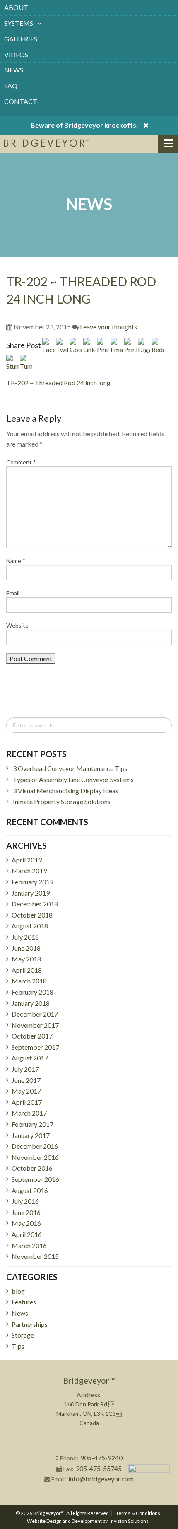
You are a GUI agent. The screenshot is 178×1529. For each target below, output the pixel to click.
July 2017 (25, 1069)
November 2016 (35, 1157)
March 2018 (29, 981)
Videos (16, 54)
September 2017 (35, 1047)
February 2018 (32, 992)
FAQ (10, 85)
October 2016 (32, 1168)
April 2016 (27, 1234)
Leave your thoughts (108, 327)
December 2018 (35, 904)
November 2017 (35, 1025)
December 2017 (35, 1014)
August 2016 (30, 1190)
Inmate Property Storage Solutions (62, 801)
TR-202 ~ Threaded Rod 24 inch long (58, 382)
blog (18, 1291)
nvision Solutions (130, 1521)
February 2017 (32, 1124)
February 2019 (32, 882)
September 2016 (35, 1179)
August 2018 (30, 926)
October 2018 (32, 915)
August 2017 (30, 1058)
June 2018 (26, 948)
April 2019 (27, 860)
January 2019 (31, 893)
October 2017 (32, 1036)
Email (15, 593)
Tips (18, 1346)
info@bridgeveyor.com (101, 1479)
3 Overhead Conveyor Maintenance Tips (70, 768)
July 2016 (25, 1201)
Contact (20, 101)
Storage (23, 1335)
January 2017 (31, 1135)
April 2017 (27, 1102)
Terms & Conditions (138, 1513)
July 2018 (25, 937)
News (13, 70)
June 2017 (26, 1080)
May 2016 (26, 1223)
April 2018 (27, 970)
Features (24, 1302)
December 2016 (35, 1146)
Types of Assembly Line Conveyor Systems (73, 779)
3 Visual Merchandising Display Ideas (65, 791)
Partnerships (30, 1324)
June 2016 (26, 1212)
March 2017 (29, 1113)
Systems (18, 23)
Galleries (20, 39)
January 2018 (31, 1003)
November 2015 (35, 1256)
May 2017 (26, 1091)
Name (15, 560)
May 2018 (26, 959)
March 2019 (29, 870)
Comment (21, 462)
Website (17, 625)
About (16, 7)
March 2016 (29, 1245)
